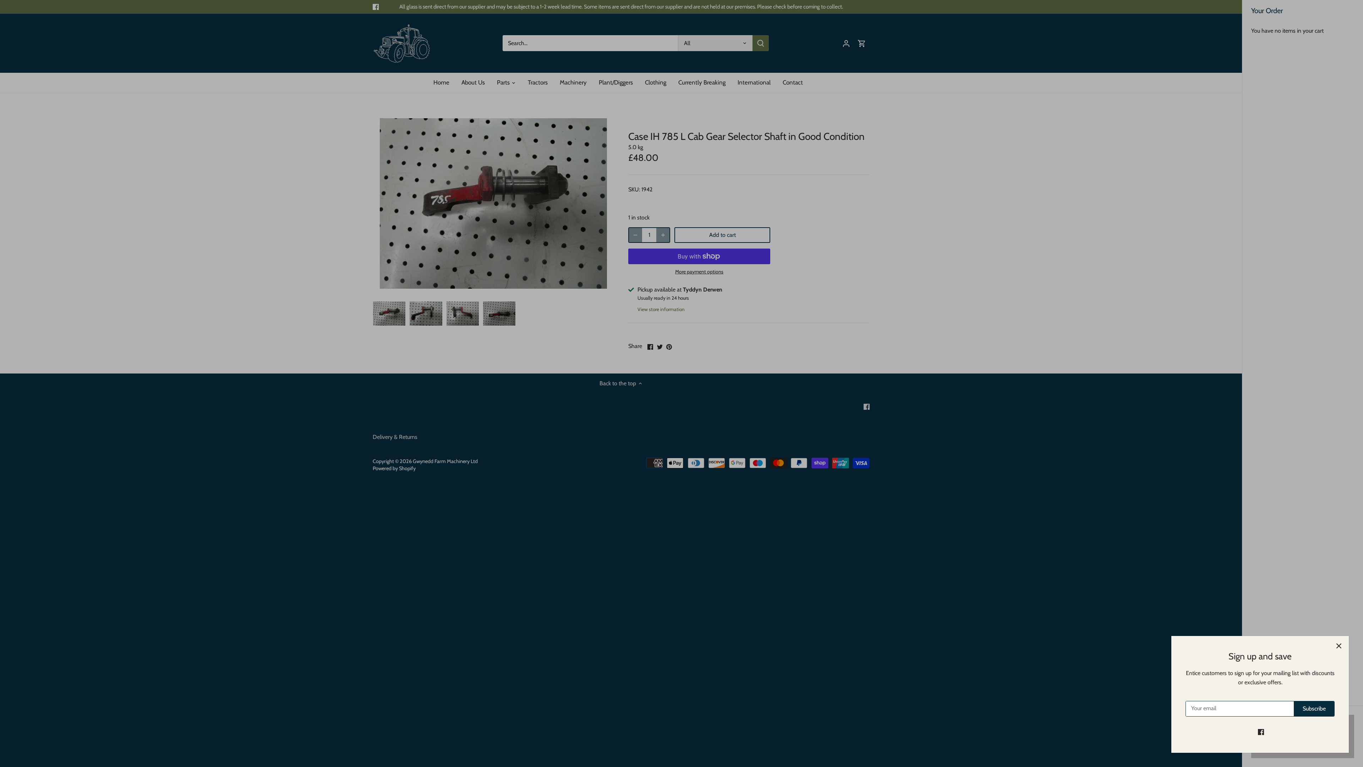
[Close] (1339, 646)
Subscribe (1314, 708)
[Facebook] (1261, 732)
